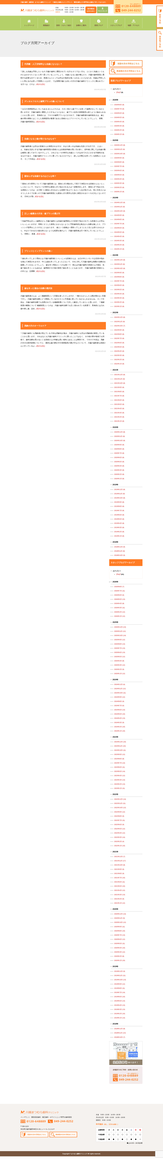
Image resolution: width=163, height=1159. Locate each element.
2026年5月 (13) (119, 599)
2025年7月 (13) (119, 648)
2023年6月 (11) (119, 767)
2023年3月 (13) (119, 780)
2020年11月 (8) (119, 436)
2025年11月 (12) (120, 631)
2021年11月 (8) (119, 379)
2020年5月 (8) (119, 462)
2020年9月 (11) (119, 927)
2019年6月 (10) (119, 997)
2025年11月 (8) (119, 149)
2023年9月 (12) (119, 754)
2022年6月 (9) (119, 824)
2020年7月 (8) (119, 453)
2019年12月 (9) (119, 971)
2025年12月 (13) (120, 627)
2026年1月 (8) (119, 134)
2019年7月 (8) (119, 510)
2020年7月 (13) (119, 935)
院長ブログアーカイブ (121, 81)
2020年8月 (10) (119, 931)
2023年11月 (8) (119, 264)
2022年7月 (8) (119, 338)
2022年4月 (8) (119, 351)
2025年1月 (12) (119, 673)
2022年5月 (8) (119, 347)
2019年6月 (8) (119, 515)
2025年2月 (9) (119, 669)
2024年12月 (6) (119, 684)
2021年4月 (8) (119, 408)
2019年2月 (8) (119, 532)
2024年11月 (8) (119, 207)
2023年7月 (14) (119, 763)
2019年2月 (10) (119, 1013)
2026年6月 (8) (119, 113)
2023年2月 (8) (119, 302)
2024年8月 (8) (119, 219)
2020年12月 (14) (120, 914)
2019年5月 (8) (119, 519)
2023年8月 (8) (119, 277)
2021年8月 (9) (119, 873)
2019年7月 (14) (119, 992)
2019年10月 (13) (120, 980)
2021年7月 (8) (119, 396)
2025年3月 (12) (119, 665)
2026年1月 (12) (119, 616)
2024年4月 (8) (119, 236)
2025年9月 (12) (119, 640)
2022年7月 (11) (119, 820)
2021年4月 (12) (119, 890)
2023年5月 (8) (119, 289)
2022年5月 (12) (119, 829)
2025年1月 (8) (119, 192)
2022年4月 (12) (119, 833)
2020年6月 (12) (119, 939)
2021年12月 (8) (119, 374)
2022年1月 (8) (119, 364)
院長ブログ (99, 25)
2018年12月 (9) (119, 547)
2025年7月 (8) (119, 166)
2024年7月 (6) (119, 705)
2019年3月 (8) (119, 527)
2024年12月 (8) (119, 202)
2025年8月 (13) (119, 644)
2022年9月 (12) (119, 812)
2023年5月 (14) (119, 771)
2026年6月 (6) (119, 595)
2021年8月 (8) (119, 391)
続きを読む (40, 84)
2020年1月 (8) (119, 478)
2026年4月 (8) (119, 122)
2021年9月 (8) (119, 387)
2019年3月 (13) (119, 1009)
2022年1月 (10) (119, 846)
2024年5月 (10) (119, 714)
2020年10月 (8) (119, 440)
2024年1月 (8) (119, 249)
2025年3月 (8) (119, 183)
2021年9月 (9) (119, 869)
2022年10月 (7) (119, 326)
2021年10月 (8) (119, 383)
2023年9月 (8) (119, 272)
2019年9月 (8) (119, 502)
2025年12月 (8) (119, 145)
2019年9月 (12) (119, 984)
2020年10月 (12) (120, 922)
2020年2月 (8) (119, 474)
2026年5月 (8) (119, 117)
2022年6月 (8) (119, 343)
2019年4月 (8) (119, 523)
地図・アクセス (133, 25)
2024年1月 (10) (119, 731)
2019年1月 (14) (119, 1018)
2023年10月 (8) (119, 268)
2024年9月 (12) (119, 697)
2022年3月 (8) (119, 355)
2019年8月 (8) (119, 506)
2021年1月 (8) (119, 421)
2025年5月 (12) (119, 656)
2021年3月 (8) (119, 413)
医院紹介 (46, 25)
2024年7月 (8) (119, 224)
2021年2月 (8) (119, 417)
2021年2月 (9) (119, 899)
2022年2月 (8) (119, 359)
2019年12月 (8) (119, 489)
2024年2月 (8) (119, 245)
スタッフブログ (116, 25)
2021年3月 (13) (119, 895)
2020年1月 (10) (119, 960)
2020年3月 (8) (119, 470)
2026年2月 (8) (119, 130)
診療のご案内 (81, 25)
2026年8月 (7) (119, 586)
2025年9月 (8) (119, 158)
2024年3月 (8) (119, 240)
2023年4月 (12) (119, 775)
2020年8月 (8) (119, 449)
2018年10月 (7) (119, 1037)
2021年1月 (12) (119, 903)
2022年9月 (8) (119, 330)
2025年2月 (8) (119, 187)
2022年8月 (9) (119, 816)
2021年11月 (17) (120, 861)
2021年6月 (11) (119, 882)
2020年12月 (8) (119, 432)
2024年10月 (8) (119, 211)
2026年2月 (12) (119, 612)
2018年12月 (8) (119, 1029)
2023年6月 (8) (119, 285)
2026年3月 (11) (119, 608)
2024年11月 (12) (120, 688)
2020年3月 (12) (119, 952)
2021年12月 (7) (119, 856)
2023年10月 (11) (120, 750)
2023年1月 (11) (119, 788)
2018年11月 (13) (120, 1033)
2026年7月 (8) (119, 109)
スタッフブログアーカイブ (123, 562)
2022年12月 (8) (119, 317)
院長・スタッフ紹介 (63, 25)
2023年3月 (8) (119, 298)
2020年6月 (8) (119, 457)
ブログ (118, 92)
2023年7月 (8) (119, 281)
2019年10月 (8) (119, 498)
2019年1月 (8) (119, 536)
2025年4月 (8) (119, 179)
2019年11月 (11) (120, 975)
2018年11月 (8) (119, 551)
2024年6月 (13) (119, 710)
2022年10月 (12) (120, 807)
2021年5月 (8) (119, 404)
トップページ (29, 25)
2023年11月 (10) (120, 746)
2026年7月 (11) (119, 591)
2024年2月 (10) (119, 727)
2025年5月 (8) (119, 175)
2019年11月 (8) (119, 494)
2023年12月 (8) (119, 260)
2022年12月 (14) (120, 799)
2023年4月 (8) (119, 294)
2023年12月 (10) (120, 742)
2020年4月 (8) (119, 466)
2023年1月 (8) (119, 306)
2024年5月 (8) (119, 232)
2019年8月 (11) (119, 988)
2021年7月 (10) (119, 878)
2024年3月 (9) (119, 722)
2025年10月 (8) (119, 154)
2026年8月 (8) (119, 105)
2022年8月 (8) (119, 334)
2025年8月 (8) (119, 162)
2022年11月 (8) (119, 321)
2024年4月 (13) (119, 718)
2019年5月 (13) (119, 1001)
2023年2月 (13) (119, 784)
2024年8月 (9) (119, 701)
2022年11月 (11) (120, 803)
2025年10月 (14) (120, 635)
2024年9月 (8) (119, 215)
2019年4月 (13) (119, 1005)
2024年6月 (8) (119, 228)
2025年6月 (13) (119, 652)
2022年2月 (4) (119, 841)
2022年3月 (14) (119, 837)
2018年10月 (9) (119, 555)
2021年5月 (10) (119, 886)
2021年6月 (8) (119, 400)
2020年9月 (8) (119, 445)
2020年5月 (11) (119, 943)
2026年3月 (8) (119, 126)
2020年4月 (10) (119, 948)
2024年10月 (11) (120, 693)
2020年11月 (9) (119, 918)
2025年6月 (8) (119, 170)
